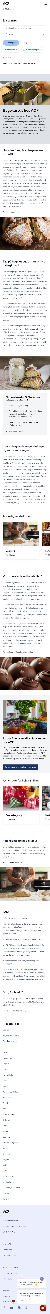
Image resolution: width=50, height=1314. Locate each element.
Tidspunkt (27, 43)
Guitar (5, 1125)
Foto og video (8, 1176)
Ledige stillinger (9, 1255)
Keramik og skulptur (11, 1092)
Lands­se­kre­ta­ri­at (10, 1273)
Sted (10, 34)
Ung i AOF (7, 1244)
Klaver (5, 1131)
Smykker (6, 1154)
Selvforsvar (7, 1097)
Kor (4, 1109)
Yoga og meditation (11, 1035)
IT (3, 1047)
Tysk (5, 1086)
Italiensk (6, 1120)
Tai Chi (6, 1199)
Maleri (5, 1165)
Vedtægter (7, 1249)
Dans (5, 1080)
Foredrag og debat (10, 1041)
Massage (6, 1148)
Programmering (9, 1114)
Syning (5, 1171)
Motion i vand (8, 1182)
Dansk (5, 1052)
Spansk (6, 1030)
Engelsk (6, 1063)
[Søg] (6, 28)
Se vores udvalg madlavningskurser (20, 767)
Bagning (6, 1137)
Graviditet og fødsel (11, 1142)
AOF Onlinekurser (10, 1220)
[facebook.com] (6, 1307)
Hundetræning (9, 1058)
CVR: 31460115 (9, 1232)
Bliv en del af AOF (10, 1267)
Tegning (6, 1159)
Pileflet (6, 1193)
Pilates (5, 1069)
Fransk (5, 1103)
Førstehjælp (8, 1075)
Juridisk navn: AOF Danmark (15, 1226)
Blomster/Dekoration (11, 1187)
